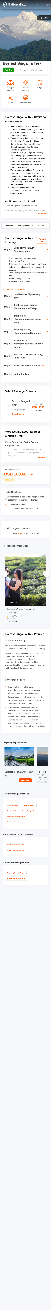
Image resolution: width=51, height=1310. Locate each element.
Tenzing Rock (11, 811)
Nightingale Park (12, 805)
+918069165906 (18, 505)
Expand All (42, 240)
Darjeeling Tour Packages (15, 873)
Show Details (18, 414)
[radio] (25, 407)
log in (20, 533)
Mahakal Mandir (29, 805)
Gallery (46, 18)
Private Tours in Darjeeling (16, 850)
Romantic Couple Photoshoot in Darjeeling (22, 611)
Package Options (25, 226)
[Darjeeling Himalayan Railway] (19, 756)
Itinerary (9, 226)
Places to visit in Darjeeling (16, 878)
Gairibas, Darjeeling (14, 822)
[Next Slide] (46, 574)
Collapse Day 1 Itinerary (14, 289)
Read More (42, 214)
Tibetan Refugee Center (29, 811)
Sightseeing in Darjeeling (15, 844)
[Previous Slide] (4, 574)
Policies (40, 226)
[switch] (25, 250)
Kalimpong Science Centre (16, 816)
